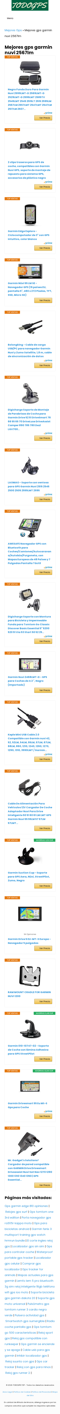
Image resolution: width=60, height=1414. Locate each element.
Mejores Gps (13, 30)
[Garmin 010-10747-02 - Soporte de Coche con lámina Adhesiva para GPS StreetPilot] (30, 1029)
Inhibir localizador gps (32, 1356)
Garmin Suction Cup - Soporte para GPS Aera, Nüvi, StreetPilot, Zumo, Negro (29, 876)
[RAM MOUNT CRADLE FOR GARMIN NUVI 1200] (30, 976)
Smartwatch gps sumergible (25, 1321)
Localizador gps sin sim (28, 1246)
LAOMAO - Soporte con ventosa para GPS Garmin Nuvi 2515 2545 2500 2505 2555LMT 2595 (28, 486)
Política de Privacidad (41, 1392)
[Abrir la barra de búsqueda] (56, 19)
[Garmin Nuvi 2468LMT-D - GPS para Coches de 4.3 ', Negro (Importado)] (30, 665)
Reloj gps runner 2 (17, 1373)
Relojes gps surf (16, 1212)
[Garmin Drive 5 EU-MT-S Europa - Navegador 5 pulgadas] (30, 914)
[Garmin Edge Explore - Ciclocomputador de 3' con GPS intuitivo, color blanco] (30, 215)
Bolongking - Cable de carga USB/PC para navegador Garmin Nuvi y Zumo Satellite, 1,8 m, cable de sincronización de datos (30, 350)
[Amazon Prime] (48, 113)
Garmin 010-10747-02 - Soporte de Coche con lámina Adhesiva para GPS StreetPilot (28, 1049)
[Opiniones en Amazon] (30, 930)
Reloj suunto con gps (19, 1361)
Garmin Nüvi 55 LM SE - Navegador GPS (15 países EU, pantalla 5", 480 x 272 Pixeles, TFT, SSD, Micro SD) (30, 289)
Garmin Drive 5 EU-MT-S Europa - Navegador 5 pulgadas (29, 941)
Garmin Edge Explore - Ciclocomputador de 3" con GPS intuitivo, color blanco (28, 235)
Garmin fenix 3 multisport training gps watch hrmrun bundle (28, 1234)
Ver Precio (44, 117)
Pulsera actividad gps (29, 1315)
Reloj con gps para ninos (34, 1367)
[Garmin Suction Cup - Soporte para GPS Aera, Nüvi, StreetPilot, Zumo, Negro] (30, 856)
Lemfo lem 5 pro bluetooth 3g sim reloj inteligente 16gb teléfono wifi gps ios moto (30, 1286)
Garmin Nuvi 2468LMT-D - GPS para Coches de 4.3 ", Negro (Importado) (27, 681)
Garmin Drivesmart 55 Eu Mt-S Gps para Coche (27, 1105)
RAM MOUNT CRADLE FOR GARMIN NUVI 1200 (29, 994)
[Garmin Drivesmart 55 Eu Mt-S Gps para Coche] (30, 1087)
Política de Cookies (22, 1392)
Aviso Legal (7, 1392)
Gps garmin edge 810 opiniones (26, 1206)
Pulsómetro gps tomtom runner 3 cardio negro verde (27, 1309)
